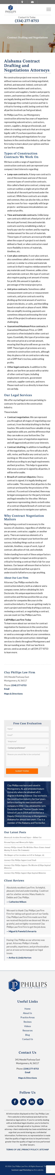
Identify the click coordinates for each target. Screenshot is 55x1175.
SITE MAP (44, 1149)
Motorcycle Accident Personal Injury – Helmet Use (22, 837)
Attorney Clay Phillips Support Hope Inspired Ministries (25, 873)
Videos (27, 1026)
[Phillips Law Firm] (22, 9)
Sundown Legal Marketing (21, 1170)
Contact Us (27, 1039)
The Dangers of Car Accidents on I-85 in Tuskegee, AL (24, 855)
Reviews (28, 1021)
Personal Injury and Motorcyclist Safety (18, 842)
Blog (27, 1035)
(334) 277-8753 (27, 21)
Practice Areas (27, 1017)
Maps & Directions (13, 693)
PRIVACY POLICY (30, 1149)
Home (27, 1008)
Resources (28, 1030)
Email (6, 688)
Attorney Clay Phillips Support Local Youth (20, 860)
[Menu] (47, 9)
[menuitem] (47, 9)
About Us (27, 1013)
